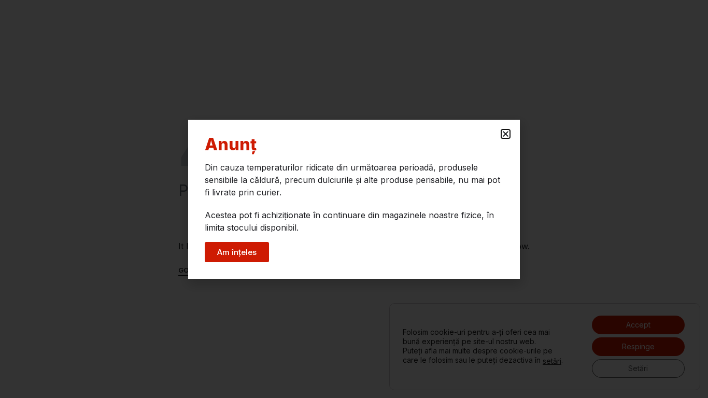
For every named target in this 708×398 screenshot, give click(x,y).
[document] (354, 199)
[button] (505, 134)
